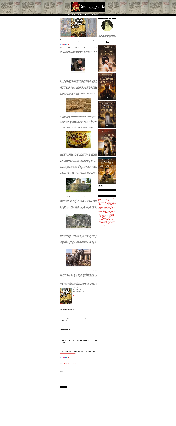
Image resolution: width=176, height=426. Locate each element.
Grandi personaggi (106, 208)
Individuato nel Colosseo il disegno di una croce (72, 362)
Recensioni (90, 40)
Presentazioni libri (85, 40)
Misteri (107, 214)
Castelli (64, 41)
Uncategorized (102, 225)
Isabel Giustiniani (101, 212)
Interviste (107, 210)
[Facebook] (60, 44)
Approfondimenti (103, 200)
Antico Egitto (103, 199)
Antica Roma (111, 198)
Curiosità (103, 203)
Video (106, 225)
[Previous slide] (99, 186)
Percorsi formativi (107, 218)
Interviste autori (111, 211)
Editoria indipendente (105, 204)
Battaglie (79, 40)
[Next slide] (101, 186)
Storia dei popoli (83, 41)
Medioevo (102, 214)
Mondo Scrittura (104, 215)
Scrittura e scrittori (106, 222)
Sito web (61, 384)
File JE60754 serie (109, 206)
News (107, 217)
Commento (61, 371)
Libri (81, 40)
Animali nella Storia (102, 198)
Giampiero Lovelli (109, 207)
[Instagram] (64, 44)
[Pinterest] (68, 44)
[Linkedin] (66, 44)
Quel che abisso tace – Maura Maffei (70, 363)
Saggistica (94, 40)
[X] (62, 44)
